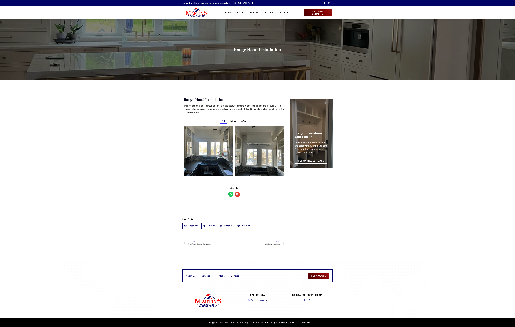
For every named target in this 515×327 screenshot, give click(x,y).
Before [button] (233, 121)
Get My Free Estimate (311, 160)
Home (228, 12)
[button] (230, 194)
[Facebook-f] (324, 3)
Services (254, 12)
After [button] (243, 121)
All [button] (223, 121)
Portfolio (269, 12)
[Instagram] (329, 3)
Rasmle (306, 322)
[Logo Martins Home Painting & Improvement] (196, 12)
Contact (284, 12)
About (240, 12)
